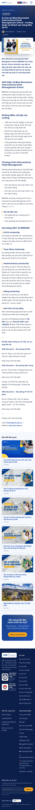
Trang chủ (4, 10)
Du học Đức (23, 681)
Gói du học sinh (24, 659)
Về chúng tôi (23, 718)
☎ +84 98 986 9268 (25, 751)
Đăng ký (28, 789)
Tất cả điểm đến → (25, 699)
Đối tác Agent (6, 715)
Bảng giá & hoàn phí (26, 744)
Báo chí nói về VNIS (25, 726)
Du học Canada (24, 670)
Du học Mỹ (22, 666)
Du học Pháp (23, 685)
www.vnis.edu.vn (15, 425)
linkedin (30, 771)
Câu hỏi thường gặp (26, 729)
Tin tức (21, 733)
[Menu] (31, 3)
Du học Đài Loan (24, 696)
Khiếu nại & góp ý (25, 748)
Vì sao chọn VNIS (25, 715)
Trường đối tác (7, 718)
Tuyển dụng (23, 737)
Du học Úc (11, 10)
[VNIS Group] (16, 800)
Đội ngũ (22, 722)
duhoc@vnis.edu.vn (14, 423)
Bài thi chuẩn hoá (25, 703)
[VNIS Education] (7, 2)
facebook (22, 771)
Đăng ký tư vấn (24, 740)
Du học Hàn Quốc (25, 689)
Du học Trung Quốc (25, 692)
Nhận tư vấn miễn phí (17, 634)
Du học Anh (23, 677)
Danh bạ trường (24, 663)
